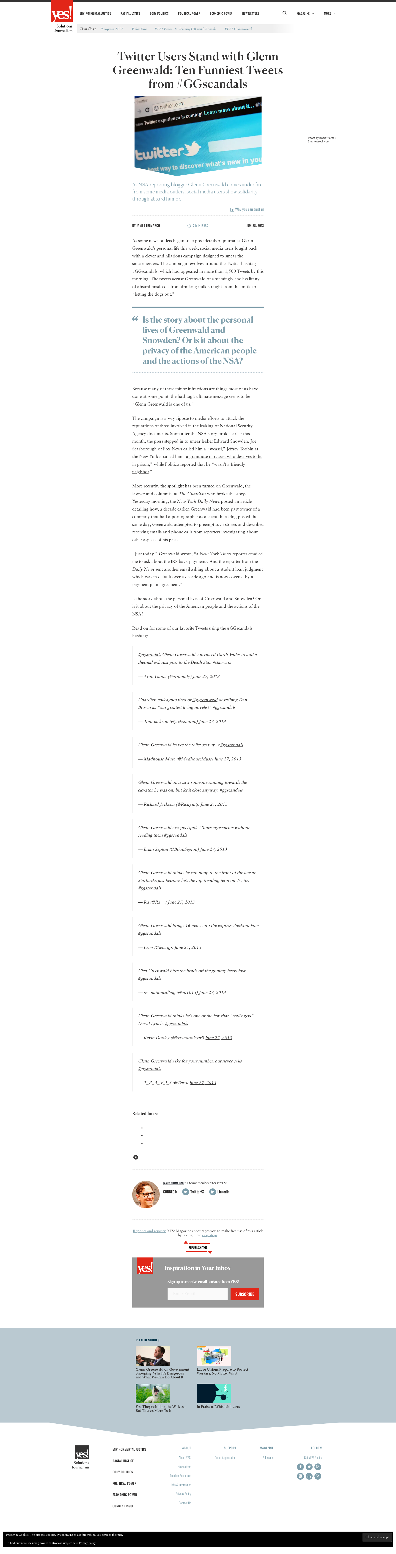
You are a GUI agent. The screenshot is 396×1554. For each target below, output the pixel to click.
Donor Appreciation (225, 1457)
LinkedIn (223, 1191)
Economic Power (221, 13)
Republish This (198, 1247)
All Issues (268, 1457)
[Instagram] (317, 1466)
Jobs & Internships (181, 1484)
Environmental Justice (95, 13)
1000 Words (327, 137)
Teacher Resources (180, 1475)
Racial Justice (130, 13)
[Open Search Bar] (284, 13)
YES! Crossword (238, 29)
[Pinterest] (300, 1476)
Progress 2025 (112, 29)
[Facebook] (300, 1466)
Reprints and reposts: (149, 1231)
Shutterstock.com (319, 141)
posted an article (236, 501)
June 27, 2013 (206, 676)
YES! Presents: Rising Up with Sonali (185, 29)
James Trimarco (148, 225)
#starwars (221, 662)
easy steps (209, 1235)
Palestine (139, 29)
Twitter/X (197, 1191)
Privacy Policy (183, 1493)
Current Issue (123, 1505)
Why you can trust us (249, 209)
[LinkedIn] (309, 1476)
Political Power (189, 13)
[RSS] (317, 1476)
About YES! (185, 1457)
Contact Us (185, 1502)
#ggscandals (149, 655)
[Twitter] (309, 1466)
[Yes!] (62, 11)
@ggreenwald (204, 700)
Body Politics (159, 13)
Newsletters (250, 13)
